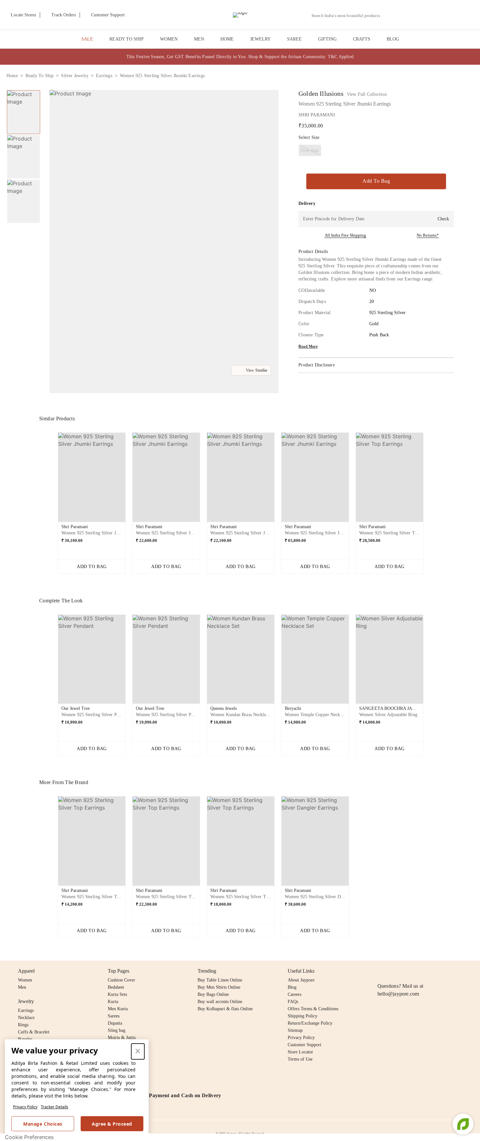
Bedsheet (116, 987)
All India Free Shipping (345, 235)
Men (22, 987)
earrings (104, 75)
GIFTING (327, 39)
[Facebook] (394, 971)
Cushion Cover (121, 980)
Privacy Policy (25, 1107)
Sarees (114, 1016)
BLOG (393, 39)
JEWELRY (260, 39)
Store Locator (300, 1051)
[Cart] (437, 15)
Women (25, 980)
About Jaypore (301, 980)
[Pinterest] (432, 971)
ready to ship (39, 75)
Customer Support (304, 1044)
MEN (199, 39)
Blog (292, 987)
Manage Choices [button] (42, 1124)
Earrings (26, 1010)
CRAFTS (361, 39)
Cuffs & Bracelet (33, 1032)
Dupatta (115, 1023)
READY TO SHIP (126, 39)
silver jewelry (74, 75)
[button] (404, 15)
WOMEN (169, 39)
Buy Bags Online (213, 994)
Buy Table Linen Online (220, 980)
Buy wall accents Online (220, 1001)
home (12, 75)
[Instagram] (381, 971)
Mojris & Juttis (122, 1037)
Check (443, 218)
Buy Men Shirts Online (219, 987)
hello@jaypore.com (398, 994)
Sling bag (116, 1030)
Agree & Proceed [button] (112, 1124)
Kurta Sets (117, 994)
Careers (294, 994)
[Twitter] (406, 971)
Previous (52, 480)
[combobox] (348, 15)
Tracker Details (54, 1107)
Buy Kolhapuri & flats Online (225, 1008)
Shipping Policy (302, 1016)
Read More (308, 346)
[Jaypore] (240, 15)
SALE (87, 39)
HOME (227, 39)
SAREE (294, 39)
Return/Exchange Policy (310, 1023)
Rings (23, 1024)
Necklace (26, 1017)
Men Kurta (118, 1008)
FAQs (293, 1001)
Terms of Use (300, 1059)
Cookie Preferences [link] (29, 1137)
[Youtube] (419, 971)
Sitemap (295, 1030)
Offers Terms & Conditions (313, 1008)
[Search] (388, 15)
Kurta (113, 1001)
